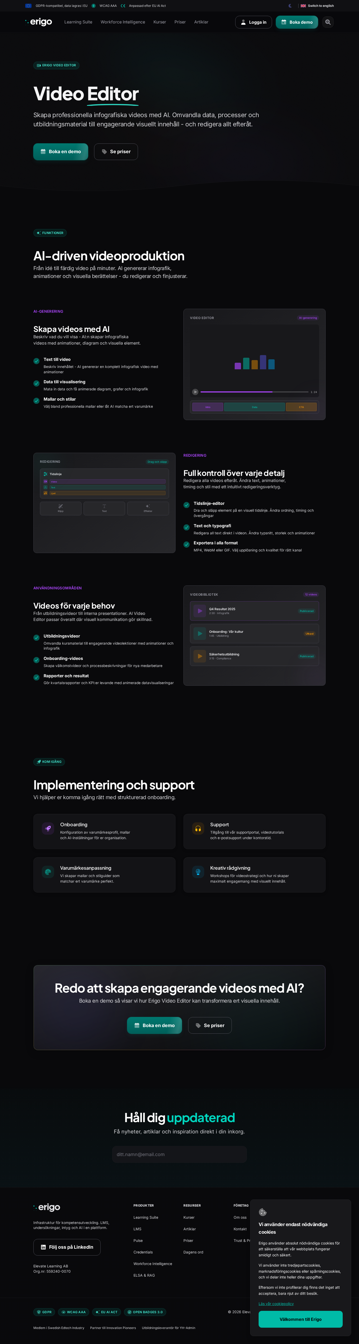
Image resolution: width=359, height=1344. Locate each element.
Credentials (143, 1252)
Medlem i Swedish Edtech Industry (58, 1328)
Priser (180, 21)
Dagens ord (193, 1252)
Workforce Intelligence (123, 21)
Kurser (159, 21)
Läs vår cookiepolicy (276, 1303)
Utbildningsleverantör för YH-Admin (168, 1328)
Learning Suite (78, 21)
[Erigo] (79, 1207)
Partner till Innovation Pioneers (113, 1328)
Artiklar (201, 21)
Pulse (138, 1240)
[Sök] (328, 22)
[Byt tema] (290, 6)
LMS (137, 1229)
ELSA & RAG (144, 1275)
